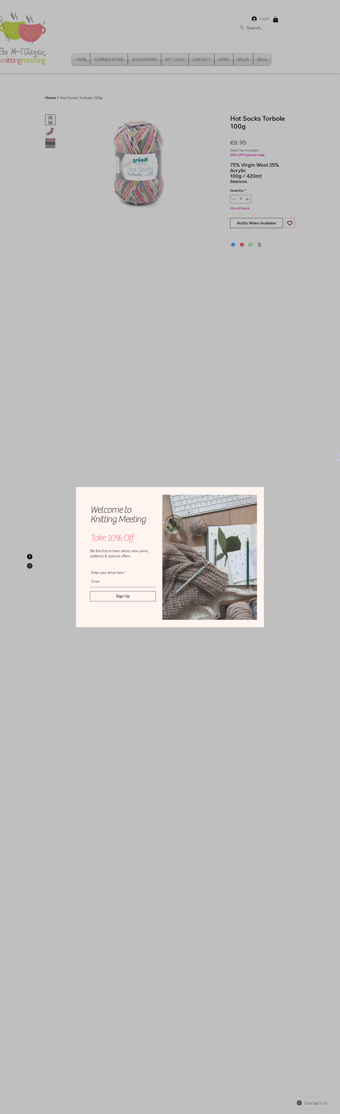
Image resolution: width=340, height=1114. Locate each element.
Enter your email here (107, 572)
